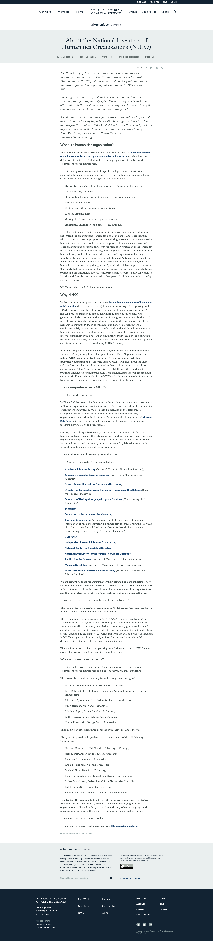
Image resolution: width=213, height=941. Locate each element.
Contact (164, 909)
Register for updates (130, 878)
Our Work (45, 12)
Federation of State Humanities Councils (88, 514)
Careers (140, 909)
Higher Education (87, 57)
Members (63, 12)
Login (174, 2)
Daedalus (141, 899)
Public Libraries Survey (78, 559)
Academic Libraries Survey (80, 469)
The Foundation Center (78, 520)
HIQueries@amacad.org (124, 826)
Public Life (150, 57)
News (79, 12)
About (165, 12)
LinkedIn (144, 924)
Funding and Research (128, 57)
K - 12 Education (65, 57)
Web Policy (141, 933)
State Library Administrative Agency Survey (90, 571)
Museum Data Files (76, 565)
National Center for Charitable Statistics (88, 548)
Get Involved (149, 12)
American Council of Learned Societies (87, 475)
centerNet (70, 509)
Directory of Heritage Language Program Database (94, 499)
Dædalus (141, 2)
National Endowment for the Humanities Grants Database (98, 554)
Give (165, 2)
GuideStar (71, 537)
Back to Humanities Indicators (77, 833)
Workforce (106, 57)
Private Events (143, 915)
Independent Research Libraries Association (90, 542)
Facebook (138, 924)
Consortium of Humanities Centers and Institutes (93, 484)
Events (133, 12)
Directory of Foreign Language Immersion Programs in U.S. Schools (103, 490)
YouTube (150, 924)
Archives (154, 2)
